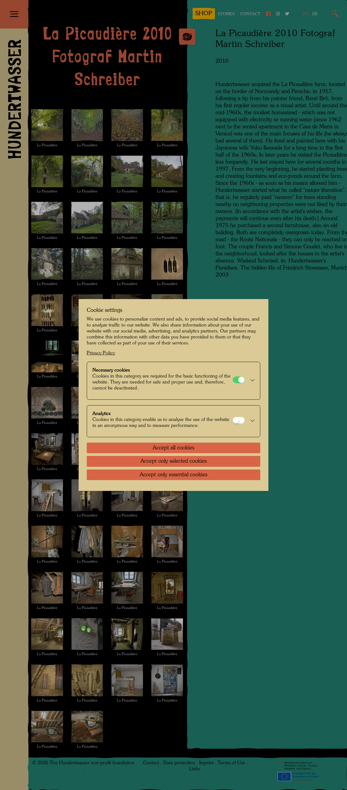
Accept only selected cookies (173, 461)
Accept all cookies (173, 448)
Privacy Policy (101, 353)
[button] (251, 381)
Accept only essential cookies (173, 475)
